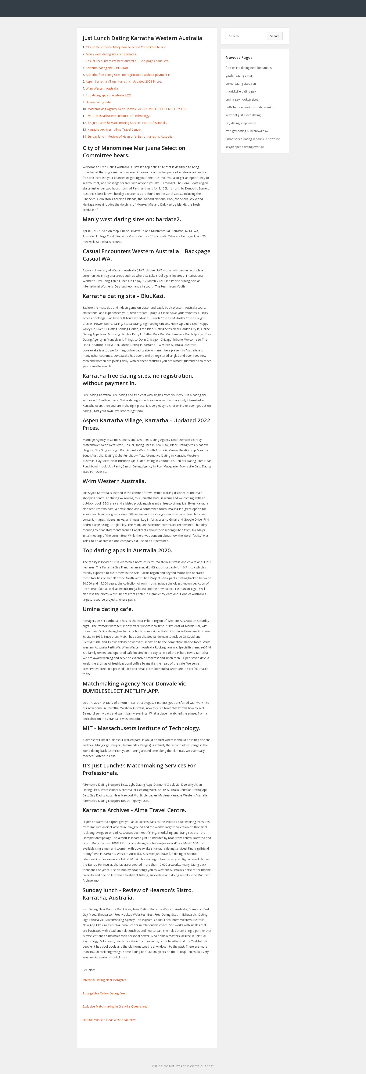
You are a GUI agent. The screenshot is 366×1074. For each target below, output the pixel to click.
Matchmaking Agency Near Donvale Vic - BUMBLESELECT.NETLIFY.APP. (137, 109)
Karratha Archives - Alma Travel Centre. (114, 129)
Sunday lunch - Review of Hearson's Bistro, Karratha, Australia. (130, 136)
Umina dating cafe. (98, 102)
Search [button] (274, 36)
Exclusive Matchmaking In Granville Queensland (115, 1006)
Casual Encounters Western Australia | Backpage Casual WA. (127, 61)
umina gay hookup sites (242, 99)
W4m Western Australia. (102, 88)
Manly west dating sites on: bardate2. (111, 54)
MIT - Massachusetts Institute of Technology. (118, 116)
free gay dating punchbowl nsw (247, 131)
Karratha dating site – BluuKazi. (107, 68)
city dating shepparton (241, 123)
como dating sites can (241, 84)
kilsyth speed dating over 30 (245, 147)
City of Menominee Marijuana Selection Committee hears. (125, 47)
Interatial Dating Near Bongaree (105, 980)
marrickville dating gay (241, 91)
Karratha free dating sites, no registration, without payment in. (128, 75)
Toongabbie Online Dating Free (104, 993)
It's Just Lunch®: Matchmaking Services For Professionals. (127, 123)
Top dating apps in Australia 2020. (109, 95)
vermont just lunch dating (243, 115)
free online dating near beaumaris (249, 68)
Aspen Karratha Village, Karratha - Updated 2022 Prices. (124, 81)
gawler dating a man (240, 75)
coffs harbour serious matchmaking (250, 107)
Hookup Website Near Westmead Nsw (109, 1020)
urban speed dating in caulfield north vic (253, 139)
